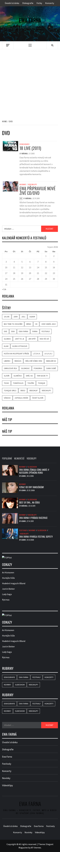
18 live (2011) (30, 148)
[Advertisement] (30, 84)
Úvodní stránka (12, 3)
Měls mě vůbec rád (33, 361)
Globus (7, 339)
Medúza (18, 361)
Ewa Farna (30, 20)
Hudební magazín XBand (13, 583)
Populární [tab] (7, 458)
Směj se (29, 375)
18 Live (6, 316)
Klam (6, 346)
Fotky (39, 3)
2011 (23, 316)
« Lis (4, 289)
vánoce (7, 398)
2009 (15, 316)
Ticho (6, 383)
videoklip (33, 390)
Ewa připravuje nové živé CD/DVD (37, 190)
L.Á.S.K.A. (36, 353)
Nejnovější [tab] (19, 458)
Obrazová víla (10, 368)
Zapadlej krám (21, 398)
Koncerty (49, 3)
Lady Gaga (7, 594)
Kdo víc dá (44, 339)
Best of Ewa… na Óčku (29, 502)
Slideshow (32, 467)
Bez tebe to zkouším (13, 324)
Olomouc (25, 368)
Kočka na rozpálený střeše (16, 353)
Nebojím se (51, 361)
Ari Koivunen (8, 572)
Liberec (7, 361)
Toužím (30, 383)
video (22, 390)
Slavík (6, 375)
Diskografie (27, 3)
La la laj (48, 353)
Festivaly (46, 331)
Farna (35, 331)
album (32, 316)
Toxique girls (10, 390)
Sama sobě (51, 368)
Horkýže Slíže (8, 578)
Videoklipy (32, 184)
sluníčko (18, 375)
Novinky (23, 184)
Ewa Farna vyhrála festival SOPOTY (36, 536)
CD (36, 324)
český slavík (37, 398)
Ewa (13, 331)
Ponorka (38, 368)
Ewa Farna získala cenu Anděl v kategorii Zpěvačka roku (34, 471)
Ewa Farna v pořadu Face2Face (33, 518)
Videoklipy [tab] (31, 458)
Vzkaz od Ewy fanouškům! (31, 487)
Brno (28, 324)
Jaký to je (19, 339)
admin (23, 476)
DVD (5, 331)
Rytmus (5, 599)
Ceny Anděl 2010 (48, 324)
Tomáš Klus (18, 383)
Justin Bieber (8, 588)
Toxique (41, 383)
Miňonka (25, 153)
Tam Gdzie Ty (42, 375)
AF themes (36, 847)
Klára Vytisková (19, 346)
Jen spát (32, 339)
